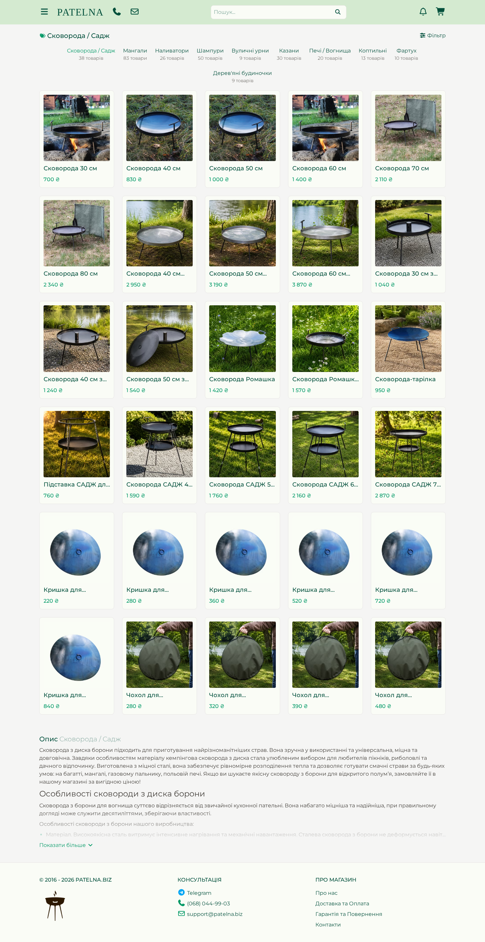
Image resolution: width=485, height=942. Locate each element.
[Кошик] (441, 13)
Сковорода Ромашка (242, 379)
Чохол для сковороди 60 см (401, 695)
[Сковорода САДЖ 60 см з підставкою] (325, 444)
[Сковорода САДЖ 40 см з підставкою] (159, 444)
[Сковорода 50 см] (242, 128)
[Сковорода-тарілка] (408, 338)
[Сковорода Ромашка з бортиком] (325, 338)
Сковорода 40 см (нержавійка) (153, 274)
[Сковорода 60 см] (325, 128)
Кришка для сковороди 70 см (401, 590)
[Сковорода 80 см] (77, 233)
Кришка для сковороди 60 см (318, 590)
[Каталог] (44, 13)
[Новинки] (423, 13)
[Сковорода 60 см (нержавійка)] (325, 233)
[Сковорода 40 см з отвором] (77, 338)
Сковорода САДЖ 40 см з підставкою (159, 485)
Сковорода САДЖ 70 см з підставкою (408, 485)
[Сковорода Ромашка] (242, 338)
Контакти (328, 925)
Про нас (326, 893)
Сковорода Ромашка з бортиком (325, 380)
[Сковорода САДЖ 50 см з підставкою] (242, 444)
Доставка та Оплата (342, 903)
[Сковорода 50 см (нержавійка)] (242, 233)
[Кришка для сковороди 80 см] (77, 655)
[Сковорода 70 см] (408, 128)
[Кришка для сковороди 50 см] (242, 549)
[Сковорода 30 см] (77, 128)
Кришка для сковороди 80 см (70, 695)
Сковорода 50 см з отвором (155, 380)
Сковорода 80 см (71, 273)
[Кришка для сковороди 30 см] (77, 549)
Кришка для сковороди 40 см (153, 590)
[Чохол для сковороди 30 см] (159, 655)
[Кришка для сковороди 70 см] (408, 549)
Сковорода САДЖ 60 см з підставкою (325, 485)
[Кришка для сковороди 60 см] (325, 549)
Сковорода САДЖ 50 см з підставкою (242, 485)
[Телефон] (117, 13)
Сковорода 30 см (70, 168)
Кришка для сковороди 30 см (70, 590)
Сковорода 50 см (236, 168)
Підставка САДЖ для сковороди (77, 485)
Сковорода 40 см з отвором (73, 380)
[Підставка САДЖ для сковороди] (77, 444)
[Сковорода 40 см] (159, 128)
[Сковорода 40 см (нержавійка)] (159, 233)
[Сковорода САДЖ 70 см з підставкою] (408, 444)
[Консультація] (135, 13)
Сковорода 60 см (319, 168)
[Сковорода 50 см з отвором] (159, 338)
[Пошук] (338, 12)
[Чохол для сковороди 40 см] (242, 655)
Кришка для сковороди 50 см (235, 590)
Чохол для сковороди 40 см (236, 695)
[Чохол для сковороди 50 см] (325, 655)
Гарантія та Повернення (348, 914)
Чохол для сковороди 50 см (318, 695)
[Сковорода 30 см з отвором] (408, 233)
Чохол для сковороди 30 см (152, 695)
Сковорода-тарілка (405, 379)
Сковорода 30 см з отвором (404, 274)
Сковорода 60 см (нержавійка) (319, 274)
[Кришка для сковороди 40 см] (159, 549)
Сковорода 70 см (402, 168)
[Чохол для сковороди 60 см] (408, 655)
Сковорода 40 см (153, 168)
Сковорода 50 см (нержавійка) (236, 274)
